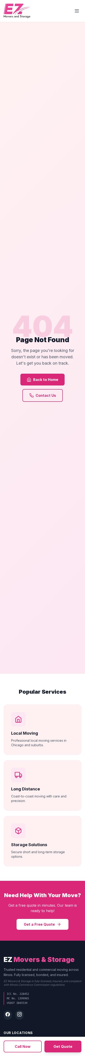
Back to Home (45, 379)
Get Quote (62, 1046)
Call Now (23, 1046)
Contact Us (46, 395)
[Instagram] (19, 1015)
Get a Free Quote (39, 924)
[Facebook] (8, 1015)
